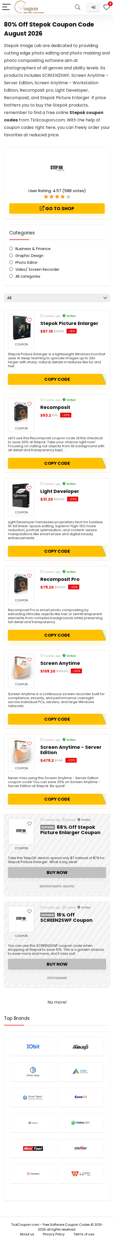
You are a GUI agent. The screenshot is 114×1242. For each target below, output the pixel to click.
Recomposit (55, 407)
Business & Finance (33, 248)
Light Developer (59, 491)
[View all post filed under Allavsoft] (81, 1046)
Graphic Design (29, 255)
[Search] (77, 7)
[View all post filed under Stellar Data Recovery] (81, 1148)
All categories (27, 276)
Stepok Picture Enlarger (69, 323)
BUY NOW (57, 872)
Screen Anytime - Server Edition (71, 750)
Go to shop (59, 208)
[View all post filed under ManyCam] (81, 1122)
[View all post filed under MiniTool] (33, 1148)
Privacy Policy (54, 1234)
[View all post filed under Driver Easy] (33, 1071)
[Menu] (6, 7)
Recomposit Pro (60, 579)
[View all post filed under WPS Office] (81, 1173)
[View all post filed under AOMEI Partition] (81, 1071)
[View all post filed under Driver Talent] (33, 1097)
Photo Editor (26, 262)
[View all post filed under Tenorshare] (33, 1173)
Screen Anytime (60, 663)
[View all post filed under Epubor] (33, 1122)
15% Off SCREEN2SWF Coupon (66, 917)
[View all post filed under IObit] (33, 1046)
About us (27, 1234)
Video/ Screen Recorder (37, 269)
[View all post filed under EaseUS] (81, 1097)
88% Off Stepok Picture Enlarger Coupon (70, 830)
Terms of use (83, 1234)
